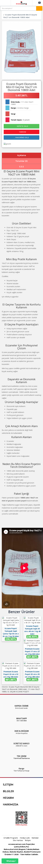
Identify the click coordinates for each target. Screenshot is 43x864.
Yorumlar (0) (22, 161)
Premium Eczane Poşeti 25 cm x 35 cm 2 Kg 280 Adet (32, 674)
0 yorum (26, 120)
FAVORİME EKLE (22, 137)
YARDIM (22, 132)
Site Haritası (18, 840)
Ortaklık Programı (10, 838)
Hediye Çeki (25, 838)
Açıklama (21, 155)
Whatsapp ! (11, 861)
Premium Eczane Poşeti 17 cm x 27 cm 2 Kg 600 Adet (32, 651)
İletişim (28, 840)
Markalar (35, 838)
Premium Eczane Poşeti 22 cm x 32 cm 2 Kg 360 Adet (10, 674)
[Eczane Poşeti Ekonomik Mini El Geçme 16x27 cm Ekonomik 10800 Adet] (21, 50)
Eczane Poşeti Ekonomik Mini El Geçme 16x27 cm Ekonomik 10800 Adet (20, 15)
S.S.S (21, 166)
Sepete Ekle (22, 126)
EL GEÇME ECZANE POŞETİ (18, 691)
